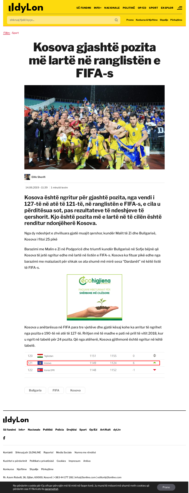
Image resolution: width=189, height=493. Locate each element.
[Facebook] (4, 438)
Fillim (7, 32)
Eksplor (167, 7)
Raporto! (48, 452)
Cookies (61, 460)
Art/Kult (105, 429)
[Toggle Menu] (179, 8)
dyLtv (117, 429)
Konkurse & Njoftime (147, 19)
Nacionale (112, 7)
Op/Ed (142, 7)
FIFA (56, 390)
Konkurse (8, 469)
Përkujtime (176, 19)
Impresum (74, 460)
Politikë (129, 7)
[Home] (26, 8)
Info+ (98, 7)
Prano (166, 487)
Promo (130, 19)
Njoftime (22, 469)
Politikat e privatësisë (42, 460)
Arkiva (86, 460)
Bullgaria (35, 390)
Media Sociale (64, 452)
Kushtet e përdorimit (15, 460)
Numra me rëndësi (85, 452)
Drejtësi (72, 429)
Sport (153, 7)
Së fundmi (83, 7)
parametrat (51, 488)
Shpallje (164, 19)
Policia (59, 429)
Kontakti (8, 452)
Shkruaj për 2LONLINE (28, 452)
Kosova (75, 390)
